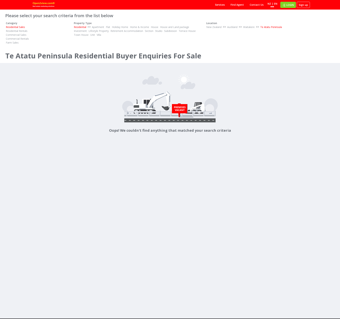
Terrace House (187, 31)
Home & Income (139, 27)
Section (149, 31)
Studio (158, 31)
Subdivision (170, 31)
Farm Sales (12, 42)
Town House (81, 34)
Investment (80, 31)
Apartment (98, 27)
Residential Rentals (16, 31)
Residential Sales (15, 27)
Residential (80, 27)
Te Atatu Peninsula (271, 27)
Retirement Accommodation (126, 31)
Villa (99, 34)
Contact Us (257, 4)
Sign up (303, 5)
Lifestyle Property (99, 31)
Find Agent (237, 4)
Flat (108, 27)
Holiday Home (120, 27)
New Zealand (214, 27)
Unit (92, 34)
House (154, 27)
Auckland (232, 27)
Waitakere (249, 27)
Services (220, 4)
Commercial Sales (16, 34)
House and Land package (174, 27)
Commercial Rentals (17, 38)
